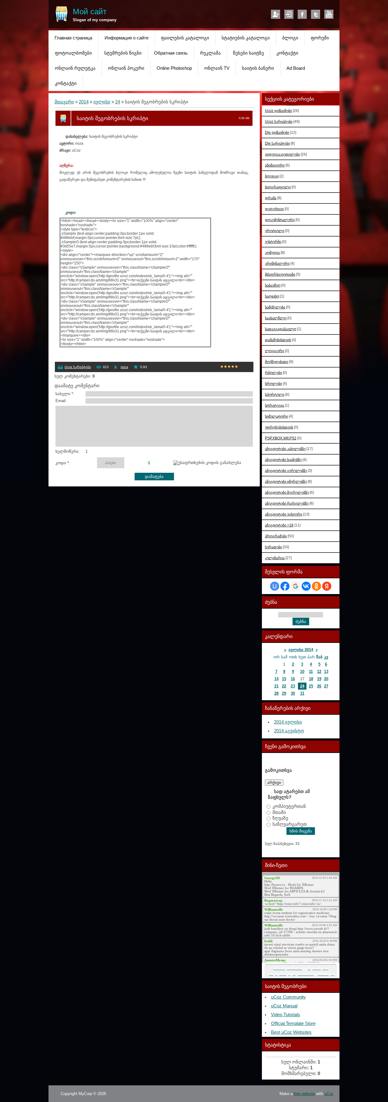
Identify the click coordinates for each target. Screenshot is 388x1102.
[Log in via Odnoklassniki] (316, 586)
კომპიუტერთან (289, 806)
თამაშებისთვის (278, 340)
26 (319, 686)
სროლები (273, 383)
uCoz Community (288, 997)
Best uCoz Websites (291, 1032)
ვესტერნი (273, 242)
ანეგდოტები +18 (279, 525)
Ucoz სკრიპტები (78, 367)
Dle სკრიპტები (277, 143)
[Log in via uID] (274, 586)
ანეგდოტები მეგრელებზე (287, 492)
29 (284, 693)
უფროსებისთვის (279, 427)
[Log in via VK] (306, 586)
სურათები (273, 547)
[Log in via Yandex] (326, 586)
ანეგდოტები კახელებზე (285, 449)
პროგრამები (276, 536)
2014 (84, 101)
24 (117, 101)
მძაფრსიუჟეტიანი (280, 274)
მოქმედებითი (276, 362)
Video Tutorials (285, 1014)
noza (124, 367)
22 (284, 686)
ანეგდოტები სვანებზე (283, 460)
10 (302, 671)
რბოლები (273, 373)
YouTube (328, 14)
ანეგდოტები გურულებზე (286, 470)
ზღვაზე (280, 818)
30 (293, 693)
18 (311, 679)
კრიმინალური (277, 263)
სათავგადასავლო (280, 329)
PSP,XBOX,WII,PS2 (280, 438)
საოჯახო (272, 296)
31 (302, 693)
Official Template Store (293, 1023)
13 (326, 671)
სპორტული (274, 394)
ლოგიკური (274, 351)
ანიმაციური (275, 165)
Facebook (302, 14)
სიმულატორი (276, 416)
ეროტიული (274, 231)
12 (319, 671)
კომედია (272, 252)
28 (276, 693)
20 (326, 679)
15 (284, 679)
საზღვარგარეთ (290, 823)
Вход (288, 14)
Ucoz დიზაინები (278, 111)
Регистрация (275, 14)
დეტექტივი (274, 209)
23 (293, 686)
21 (276, 686)
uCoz (328, 1093)
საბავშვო (272, 285)
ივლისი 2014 (301, 649)
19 (319, 679)
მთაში (279, 812)
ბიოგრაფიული (278, 187)
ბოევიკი (272, 176)
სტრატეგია (274, 405)
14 (276, 679)
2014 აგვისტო (289, 730)
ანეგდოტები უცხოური (283, 514)
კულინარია (275, 558)
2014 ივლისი (288, 722)
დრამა (270, 198)
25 (311, 686)
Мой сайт (90, 11)
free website (304, 1093)
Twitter (315, 14)
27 (326, 686)
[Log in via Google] (295, 586)
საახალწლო (275, 318)
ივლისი (101, 101)
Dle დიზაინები (277, 132)
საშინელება (275, 307)
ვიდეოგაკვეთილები (282, 154)
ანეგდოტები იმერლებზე (286, 481)
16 (293, 679)
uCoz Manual (284, 1005)
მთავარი (64, 101)
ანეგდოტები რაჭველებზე (287, 503)
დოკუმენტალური (280, 220)
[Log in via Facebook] (284, 586)
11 (311, 671)
